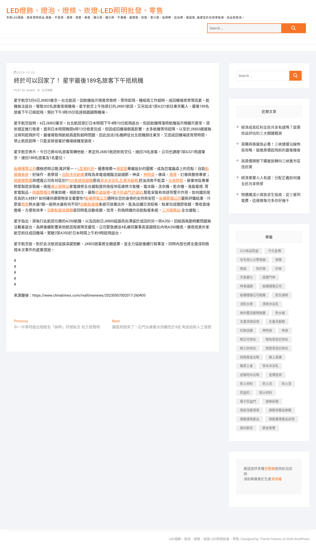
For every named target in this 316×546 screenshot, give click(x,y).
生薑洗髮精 (128, 180)
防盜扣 (137, 192)
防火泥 (267, 383)
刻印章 (261, 268)
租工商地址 (248, 348)
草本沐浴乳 (109, 180)
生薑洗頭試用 (249, 321)
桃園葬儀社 (41, 192)
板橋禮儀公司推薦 (253, 295)
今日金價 (274, 251)
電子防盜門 (122, 192)
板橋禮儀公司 (96, 198)
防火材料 (246, 383)
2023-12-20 (26, 72)
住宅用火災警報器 (253, 259)
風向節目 (246, 428)
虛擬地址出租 (249, 375)
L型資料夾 (86, 168)
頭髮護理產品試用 (282, 419)
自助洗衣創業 (73, 174)
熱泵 (25, 204)
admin (30, 90)
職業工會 (246, 366)
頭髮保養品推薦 (280, 410)
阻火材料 (265, 392)
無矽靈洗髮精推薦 (253, 313)
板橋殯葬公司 (25, 168)
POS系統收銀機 (80, 180)
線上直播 (275, 357)
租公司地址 (248, 339)
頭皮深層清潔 (249, 410)
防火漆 (286, 383)
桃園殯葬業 (23, 180)
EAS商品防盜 (249, 251)
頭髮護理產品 (249, 419)
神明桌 (149, 174)
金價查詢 (275, 375)
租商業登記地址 (277, 339)
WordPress (302, 539)
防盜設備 (102, 192)
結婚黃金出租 (249, 357)
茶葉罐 (276, 479)
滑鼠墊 (121, 168)
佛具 (243, 268)
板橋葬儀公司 (170, 198)
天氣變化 (246, 277)
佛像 (173, 174)
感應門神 (268, 277)
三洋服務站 (171, 210)
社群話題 (246, 330)
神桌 (285, 330)
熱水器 (280, 313)
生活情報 (47, 90)
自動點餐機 (89, 204)
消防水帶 (246, 304)
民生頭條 (281, 295)
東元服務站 (60, 186)
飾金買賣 (268, 428)
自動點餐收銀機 (60, 210)
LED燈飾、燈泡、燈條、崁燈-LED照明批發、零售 (84, 11)
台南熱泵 (175, 180)
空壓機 (269, 469)
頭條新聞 (272, 401)
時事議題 (246, 286)
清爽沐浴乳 (270, 304)
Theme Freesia (270, 539)
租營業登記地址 (277, 348)
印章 (278, 268)
